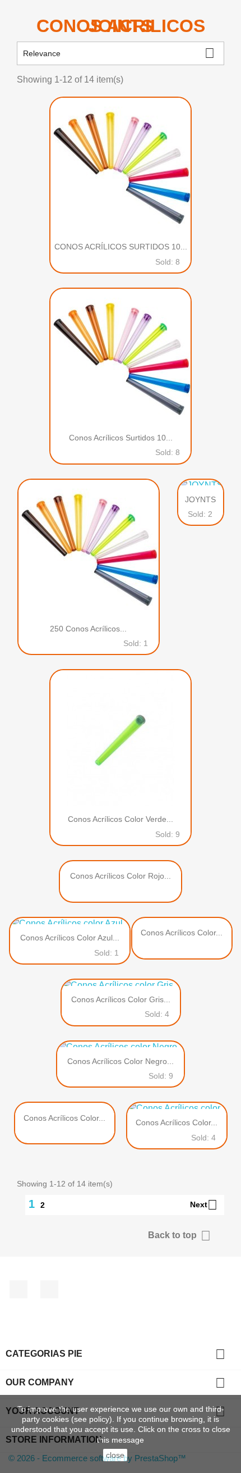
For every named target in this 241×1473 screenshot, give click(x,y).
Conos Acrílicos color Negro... (120, 1061)
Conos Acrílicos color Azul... (69, 937)
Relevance (119, 53)
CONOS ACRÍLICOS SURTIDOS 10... (120, 246)
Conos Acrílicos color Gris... (120, 999)
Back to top (179, 1235)
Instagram (49, 1289)
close (115, 1455)
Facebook (18, 1289)
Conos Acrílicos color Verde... (120, 819)
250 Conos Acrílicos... (88, 628)
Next (203, 1205)
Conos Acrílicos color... (182, 932)
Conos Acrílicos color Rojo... (120, 875)
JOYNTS (200, 499)
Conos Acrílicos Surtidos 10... (121, 437)
